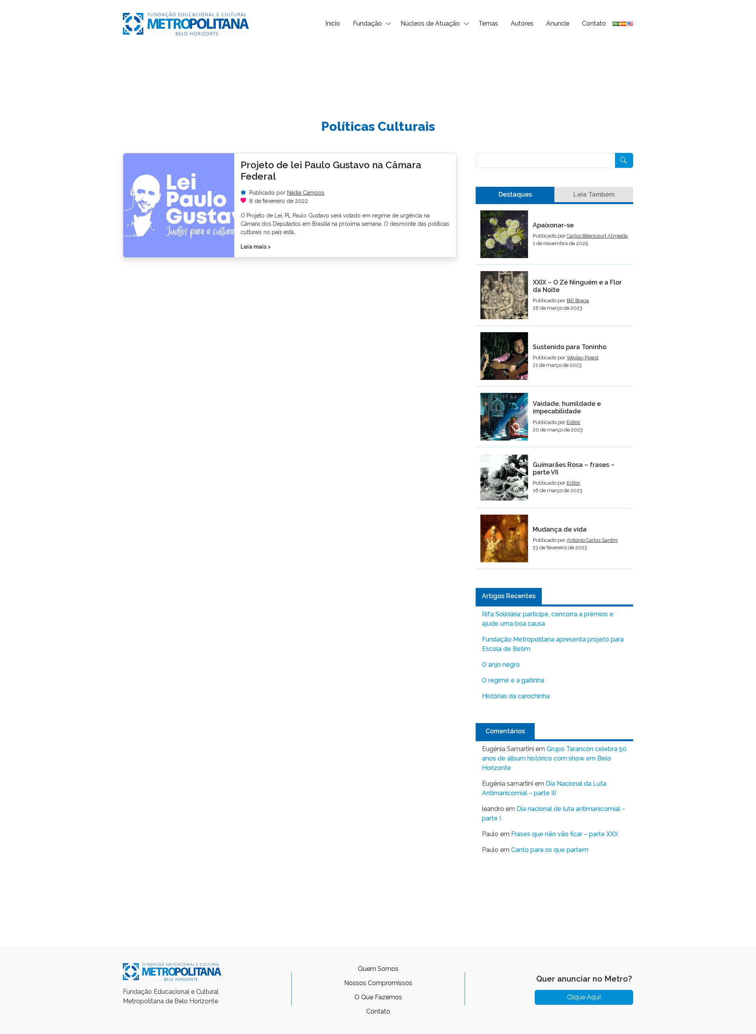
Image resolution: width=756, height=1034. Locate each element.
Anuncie (557, 23)
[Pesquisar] (624, 160)
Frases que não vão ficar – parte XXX (564, 834)
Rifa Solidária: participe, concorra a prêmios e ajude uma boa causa (547, 618)
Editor (573, 422)
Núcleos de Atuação (430, 23)
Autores (522, 23)
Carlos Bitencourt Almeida (597, 236)
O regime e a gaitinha (513, 680)
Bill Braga (578, 300)
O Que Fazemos (378, 997)
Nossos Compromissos (378, 983)
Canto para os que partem (549, 850)
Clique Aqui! (584, 997)
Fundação (367, 23)
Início (332, 23)
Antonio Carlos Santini (592, 540)
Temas (488, 23)
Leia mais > (256, 247)
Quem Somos (378, 969)
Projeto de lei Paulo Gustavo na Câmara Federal (331, 170)
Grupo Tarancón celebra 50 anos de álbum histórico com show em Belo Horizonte (554, 758)
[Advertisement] (378, 73)
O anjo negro (501, 664)
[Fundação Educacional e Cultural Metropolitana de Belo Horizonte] (186, 23)
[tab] (515, 195)
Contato (594, 23)
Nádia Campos (305, 193)
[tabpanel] (554, 389)
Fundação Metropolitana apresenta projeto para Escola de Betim (553, 644)
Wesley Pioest (582, 358)
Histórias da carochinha (516, 696)
